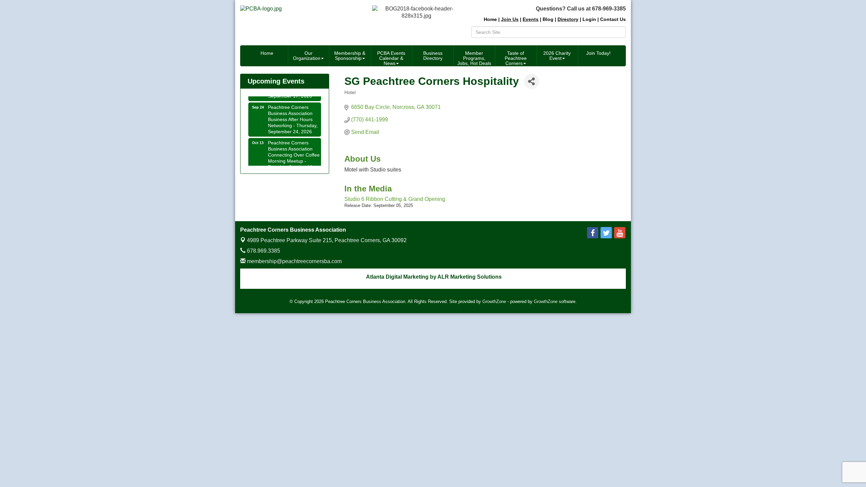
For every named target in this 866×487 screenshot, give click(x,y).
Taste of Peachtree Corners (516, 58)
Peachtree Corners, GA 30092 (327, 240)
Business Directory (432, 55)
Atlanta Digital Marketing (397, 277)
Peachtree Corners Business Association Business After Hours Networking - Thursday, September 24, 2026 (293, 116)
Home (266, 53)
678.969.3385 (263, 251)
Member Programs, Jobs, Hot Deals (474, 58)
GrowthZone (494, 301)
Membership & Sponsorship (349, 55)
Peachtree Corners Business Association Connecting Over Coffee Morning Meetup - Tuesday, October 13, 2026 (294, 155)
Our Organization (306, 55)
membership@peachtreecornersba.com (294, 261)
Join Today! (598, 53)
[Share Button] (531, 81)
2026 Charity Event (557, 55)
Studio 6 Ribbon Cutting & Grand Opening (394, 199)
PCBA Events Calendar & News (391, 58)
